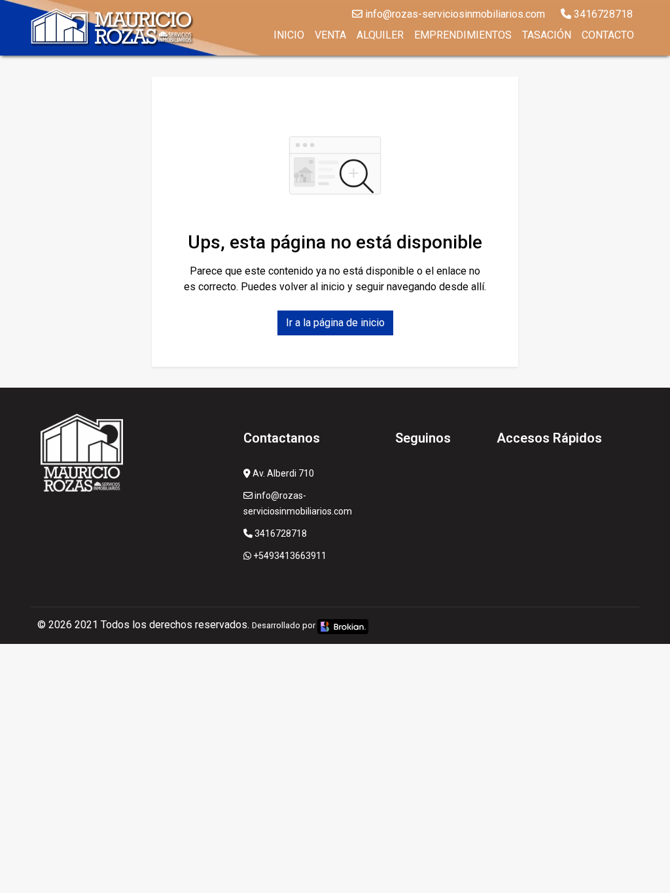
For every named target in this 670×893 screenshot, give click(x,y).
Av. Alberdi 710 (282, 473)
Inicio (288, 35)
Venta (330, 35)
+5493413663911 (288, 555)
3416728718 (602, 14)
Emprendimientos (463, 35)
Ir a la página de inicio (335, 322)
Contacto (608, 35)
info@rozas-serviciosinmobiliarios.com (453, 14)
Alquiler (380, 35)
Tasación (546, 35)
